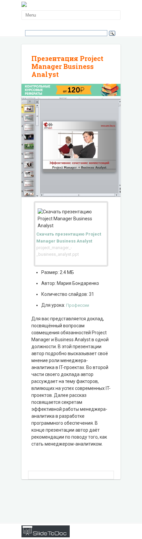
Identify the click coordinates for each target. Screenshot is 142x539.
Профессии (77, 305)
